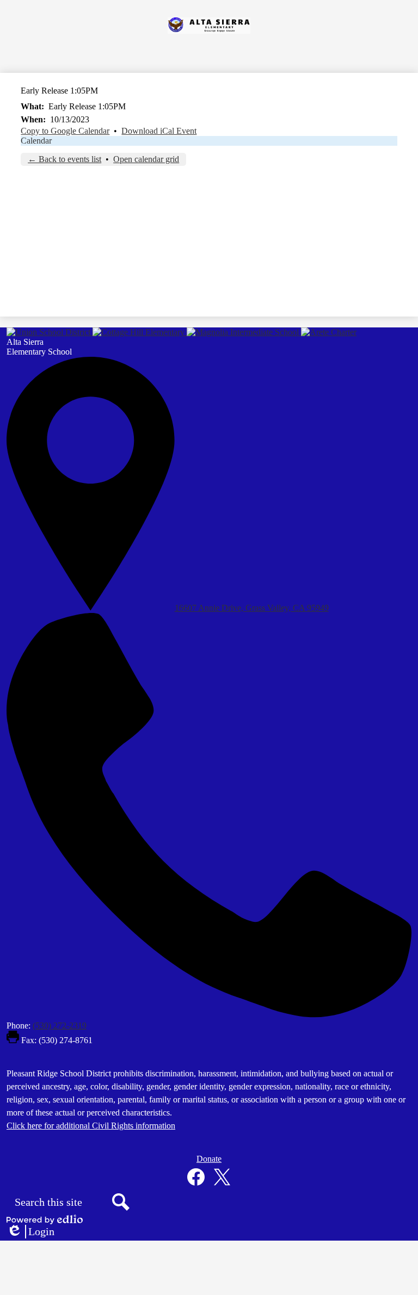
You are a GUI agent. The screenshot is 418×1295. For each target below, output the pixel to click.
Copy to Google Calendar (65, 130)
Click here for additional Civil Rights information (91, 1125)
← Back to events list (64, 159)
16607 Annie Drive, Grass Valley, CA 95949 (252, 607)
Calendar (36, 140)
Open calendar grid (146, 159)
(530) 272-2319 (60, 1025)
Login (30, 1231)
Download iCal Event (158, 130)
